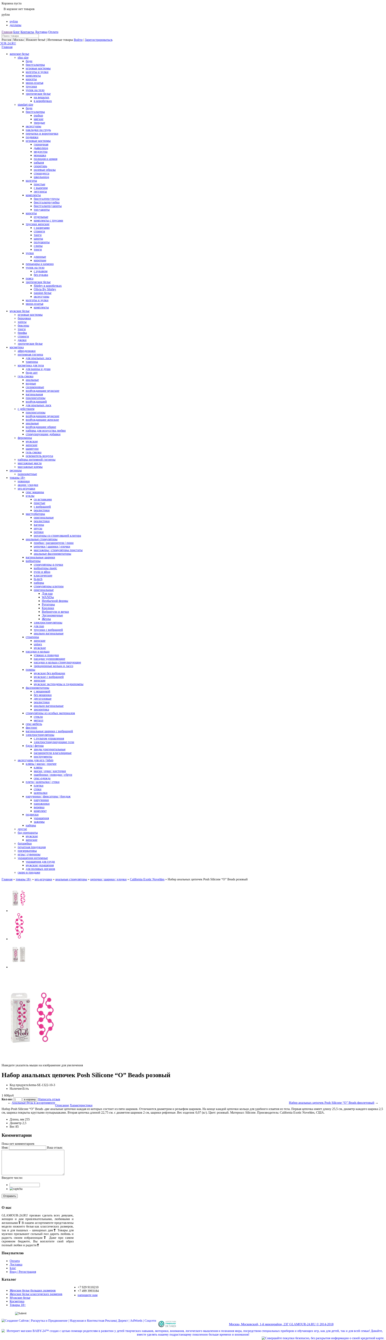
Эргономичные (52, 615)
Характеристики (81, 1105)
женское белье (19, 54)
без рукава (41, 274)
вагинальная (34, 394)
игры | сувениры (29, 854)
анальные (32, 380)
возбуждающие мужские (42, 390)
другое (22, 829)
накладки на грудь (38, 130)
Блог (16, 32)
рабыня (39, 162)
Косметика (17, 1301)
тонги (38, 249)
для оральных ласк (38, 358)
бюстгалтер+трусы (47, 198)
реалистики (42, 510)
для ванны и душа (38, 369)
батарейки (25, 843)
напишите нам (88, 1295)
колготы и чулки (37, 72)
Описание (62, 1105)
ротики (39, 532)
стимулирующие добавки (43, 434)
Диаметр (16, 1123)
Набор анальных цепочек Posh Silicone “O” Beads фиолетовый (331, 1102)
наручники (41, 800)
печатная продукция (32, 847)
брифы (22, 332)
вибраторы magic (45, 568)
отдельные (41, 217)
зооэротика (41, 709)
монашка (40, 155)
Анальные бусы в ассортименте (33, 1102)
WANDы (48, 597)
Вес (12, 1126)
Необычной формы (55, 600)
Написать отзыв (49, 1099)
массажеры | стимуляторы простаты (58, 550)
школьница (41, 177)
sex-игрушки (26, 488)
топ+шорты (42, 209)
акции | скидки (28, 485)
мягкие (38, 119)
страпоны (32, 637)
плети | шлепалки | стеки (43, 782)
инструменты (43, 756)
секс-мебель (34, 724)
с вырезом (41, 188)
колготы (31, 180)
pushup (38, 115)
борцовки (24, 318)
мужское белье (20, 311)
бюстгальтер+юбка (47, 202)
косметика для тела (31, 365)
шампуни (32, 448)
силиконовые (35, 387)
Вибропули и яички (55, 611)
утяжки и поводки (46, 655)
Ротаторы (48, 604)
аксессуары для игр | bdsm (35, 760)
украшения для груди (40, 861)
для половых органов (40, 869)
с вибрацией (42, 506)
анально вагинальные (49, 633)
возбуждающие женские (42, 419)
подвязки (32, 137)
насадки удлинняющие (49, 658)
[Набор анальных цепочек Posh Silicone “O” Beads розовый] (19, 910)
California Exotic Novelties (147, 879)
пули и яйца (42, 572)
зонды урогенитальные (50, 749)
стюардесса (41, 173)
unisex (38, 644)
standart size (25, 104)
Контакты (27, 32)
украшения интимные (33, 858)
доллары (15, 25)
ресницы (16, 470)
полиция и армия (45, 159)
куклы (30, 495)
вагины (39, 524)
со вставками (43, 499)
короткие (40, 260)
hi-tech (38, 579)
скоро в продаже (29, 872)
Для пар (47, 593)
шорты (38, 238)
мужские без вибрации (49, 673)
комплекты (33, 75)
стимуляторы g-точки (48, 564)
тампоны (32, 361)
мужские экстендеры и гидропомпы (58, 684)
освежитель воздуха (39, 456)
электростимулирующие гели (54, 742)
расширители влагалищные (53, 753)
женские (31, 445)
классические (43, 575)
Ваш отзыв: (55, 1147)
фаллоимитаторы (37, 687)
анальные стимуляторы (41, 539)
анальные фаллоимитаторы (52, 553)
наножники (42, 803)
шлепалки (40, 792)
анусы (38, 528)
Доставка (41, 32)
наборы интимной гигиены (36, 459)
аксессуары (33, 126)
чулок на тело (35, 90)
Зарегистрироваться (98, 39)
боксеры (23, 325)
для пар (39, 626)
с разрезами (42, 227)
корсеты (31, 79)
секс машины (35, 492)
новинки (24, 481)
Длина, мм (17, 1119)
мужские (32, 441)
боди (29, 61)
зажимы (39, 821)
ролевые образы (45, 169)
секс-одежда (42, 778)
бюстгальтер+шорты (48, 206)
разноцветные (27, 474)
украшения (41, 818)
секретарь (40, 166)
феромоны (25, 437)
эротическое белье (38, 93)
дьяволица (41, 148)
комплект (40, 811)
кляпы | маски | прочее (41, 763)
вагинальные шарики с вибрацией (49, 731)
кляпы (38, 767)
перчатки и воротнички (42, 133)
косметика (17, 347)
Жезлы (46, 619)
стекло (38, 716)
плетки (38, 785)
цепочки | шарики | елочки (52, 546)
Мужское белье (20, 1297)
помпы (30, 669)
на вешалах (41, 97)
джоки (22, 340)
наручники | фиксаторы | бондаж (48, 796)
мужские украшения (40, 865)
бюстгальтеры (35, 64)
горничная (41, 144)
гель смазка (25, 376)
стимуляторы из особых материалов (50, 713)
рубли (14, 21)
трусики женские (37, 224)
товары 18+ (17, 477)
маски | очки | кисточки (50, 771)
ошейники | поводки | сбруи (53, 774)
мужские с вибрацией (49, 677)
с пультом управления (49, 738)
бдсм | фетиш (35, 745)
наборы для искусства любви (46, 430)
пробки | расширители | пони (54, 543)
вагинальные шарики (40, 557)
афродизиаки (27, 351)
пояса (29, 278)
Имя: (5, 1147)
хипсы (22, 322)
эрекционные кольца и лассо (53, 666)
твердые (39, 122)
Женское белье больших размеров (33, 1290)
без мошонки (43, 695)
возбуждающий (36, 401)
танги (38, 235)
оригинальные (44, 517)
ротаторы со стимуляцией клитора (57, 535)
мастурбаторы (35, 514)
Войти (78, 39)
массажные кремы (30, 466)
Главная (7, 32)
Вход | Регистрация (23, 1271)
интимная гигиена (30, 354)
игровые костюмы (38, 68)
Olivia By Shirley (45, 289)
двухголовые (42, 698)
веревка (39, 807)
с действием (26, 409)
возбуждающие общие (41, 427)
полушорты (42, 242)
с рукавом (40, 271)
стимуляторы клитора (49, 586)
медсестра (40, 151)
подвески (32, 814)
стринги (39, 231)
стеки (37, 789)
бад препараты (28, 832)
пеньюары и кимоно (40, 264)
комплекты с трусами (48, 220)
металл (38, 720)
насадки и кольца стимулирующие (57, 662)
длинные (40, 256)
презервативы (27, 850)
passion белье (42, 293)
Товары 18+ (18, 1305)
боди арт (32, 372)
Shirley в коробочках (48, 285)
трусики (31, 86)
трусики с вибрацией (48, 629)
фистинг (31, 727)
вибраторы (33, 561)
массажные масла (30, 463)
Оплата (53, 32)
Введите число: (12, 1177)
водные (31, 383)
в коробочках (43, 101)
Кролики (48, 608)
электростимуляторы (48, 622)
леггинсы (40, 191)
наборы (39, 582)
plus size (23, 57)
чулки (30, 253)
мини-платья (34, 83)
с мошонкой (42, 691)
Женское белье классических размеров (36, 1294)
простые (39, 184)
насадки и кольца (37, 651)
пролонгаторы (35, 398)
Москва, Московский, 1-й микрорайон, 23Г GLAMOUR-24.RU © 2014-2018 (281, 1324)
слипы (38, 246)
